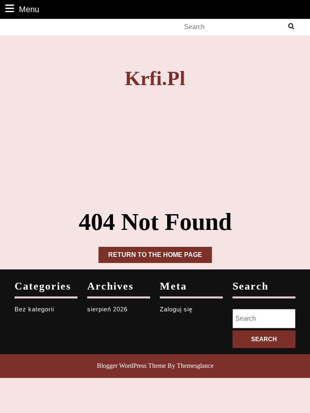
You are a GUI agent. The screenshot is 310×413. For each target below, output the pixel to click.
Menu (29, 9)
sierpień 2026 (107, 309)
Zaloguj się (176, 309)
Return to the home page (160, 257)
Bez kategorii (34, 309)
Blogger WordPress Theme (131, 365)
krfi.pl (155, 78)
